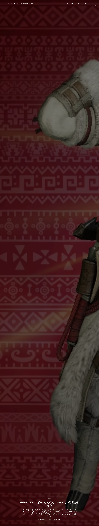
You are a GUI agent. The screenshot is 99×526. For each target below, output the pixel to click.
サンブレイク (70, 3)
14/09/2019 (42, 519)
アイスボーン (85, 3)
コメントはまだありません (55, 519)
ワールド (78, 3)
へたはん (6, 3)
